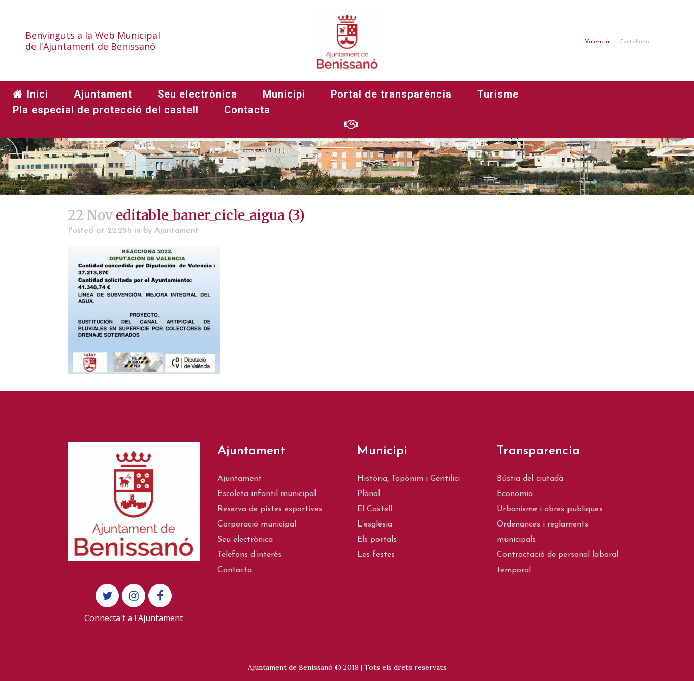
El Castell (374, 509)
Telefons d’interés (249, 555)
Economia (515, 494)
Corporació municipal (256, 524)
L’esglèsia (374, 524)
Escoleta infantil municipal (266, 494)
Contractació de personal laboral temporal (557, 562)
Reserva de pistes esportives (269, 509)
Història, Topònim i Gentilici (408, 479)
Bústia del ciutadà (530, 479)
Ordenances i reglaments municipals (542, 532)
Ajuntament (176, 231)
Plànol (368, 494)
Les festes (376, 555)
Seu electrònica (245, 540)
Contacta (234, 570)
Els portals (377, 540)
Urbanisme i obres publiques (550, 509)
